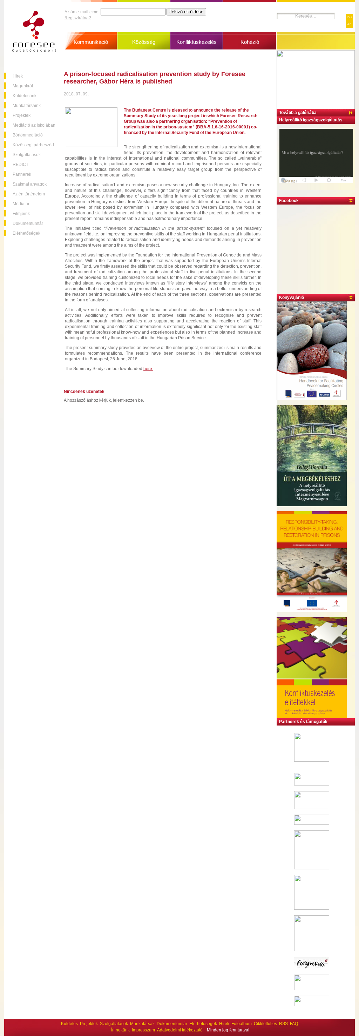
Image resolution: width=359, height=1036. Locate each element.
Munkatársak (142, 1023)
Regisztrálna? (78, 17)
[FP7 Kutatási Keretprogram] (311, 760)
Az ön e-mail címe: (82, 11)
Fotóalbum (241, 1023)
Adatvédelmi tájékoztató (180, 1030)
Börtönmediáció (28, 135)
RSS (283, 1023)
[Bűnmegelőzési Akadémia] (311, 908)
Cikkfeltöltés (265, 1023)
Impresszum (143, 1030)
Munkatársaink (27, 105)
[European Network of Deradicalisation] (311, 1004)
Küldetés (69, 1023)
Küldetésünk (24, 95)
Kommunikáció (91, 42)
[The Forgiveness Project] (311, 967)
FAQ (294, 1023)
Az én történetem (29, 194)
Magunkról (23, 85)
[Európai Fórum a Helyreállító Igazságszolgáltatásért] (311, 784)
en (349, 24)
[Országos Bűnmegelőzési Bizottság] (311, 949)
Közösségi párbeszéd (33, 144)
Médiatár (21, 203)
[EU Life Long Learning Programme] (311, 988)
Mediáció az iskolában (34, 125)
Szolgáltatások (27, 154)
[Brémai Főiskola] (311, 807)
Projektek (22, 115)
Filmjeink (21, 213)
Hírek (18, 76)
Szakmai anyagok (30, 184)
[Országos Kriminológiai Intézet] (311, 867)
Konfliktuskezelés (196, 42)
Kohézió (250, 42)
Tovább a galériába (298, 112)
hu (349, 17)
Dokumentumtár (28, 223)
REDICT (20, 164)
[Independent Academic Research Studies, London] (311, 823)
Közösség (143, 42)
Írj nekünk (120, 1030)
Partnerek (22, 174)
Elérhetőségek (26, 233)
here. (148, 368)
